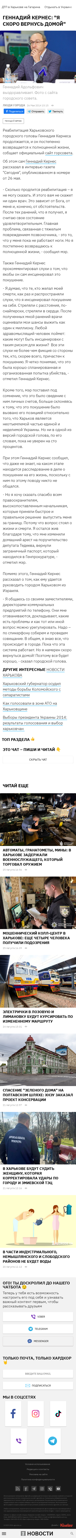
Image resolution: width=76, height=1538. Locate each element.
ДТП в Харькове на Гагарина (21, 7)
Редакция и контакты (38, 1469)
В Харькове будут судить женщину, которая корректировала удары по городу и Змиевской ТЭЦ (30, 1175)
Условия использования (37, 1464)
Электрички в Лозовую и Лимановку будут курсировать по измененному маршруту (38, 1016)
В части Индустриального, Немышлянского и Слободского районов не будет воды (36, 1256)
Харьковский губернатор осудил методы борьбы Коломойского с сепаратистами (32, 689)
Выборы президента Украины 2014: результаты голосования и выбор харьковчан (35, 723)
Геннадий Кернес (41, 161)
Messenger (41, 1341)
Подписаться (41, 1385)
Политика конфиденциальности (38, 1479)
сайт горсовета (58, 152)
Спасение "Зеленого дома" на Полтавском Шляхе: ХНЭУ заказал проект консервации (38, 1095)
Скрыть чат (38, 759)
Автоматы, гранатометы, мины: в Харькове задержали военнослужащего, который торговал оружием (37, 857)
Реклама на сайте (38, 1474)
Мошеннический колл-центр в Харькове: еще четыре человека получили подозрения (36, 938)
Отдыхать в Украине (58, 7)
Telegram (41, 1329)
